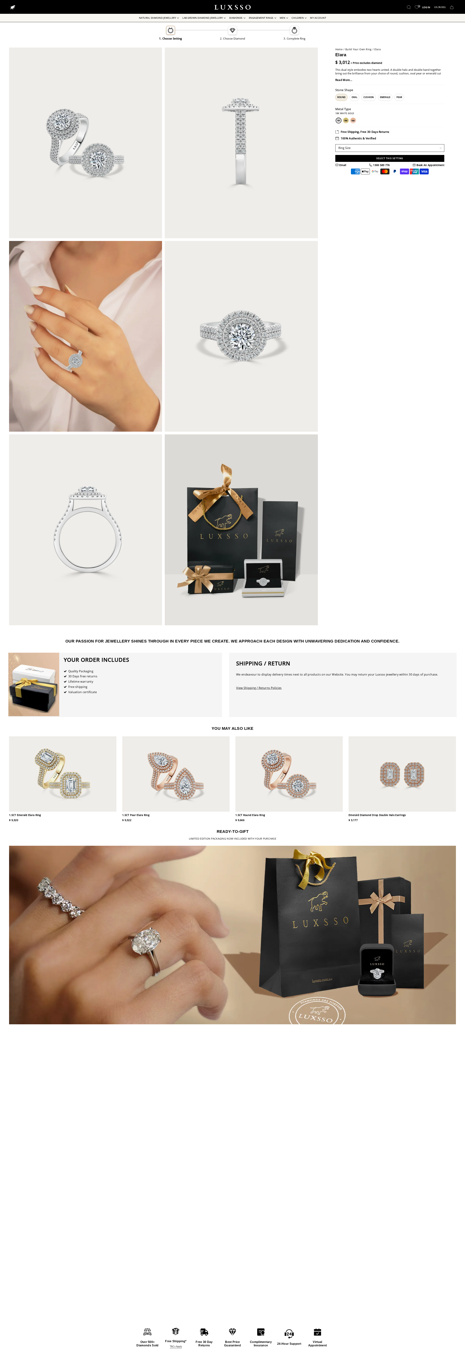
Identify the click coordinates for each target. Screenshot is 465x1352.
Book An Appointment (430, 165)
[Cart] (452, 7)
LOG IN (426, 7)
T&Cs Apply (176, 1346)
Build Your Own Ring (358, 49)
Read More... (343, 80)
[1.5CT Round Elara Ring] (289, 773)
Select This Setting (389, 158)
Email (342, 165)
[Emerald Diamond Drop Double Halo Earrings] (402, 773)
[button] (409, 7)
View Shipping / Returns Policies (259, 688)
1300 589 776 (381, 165)
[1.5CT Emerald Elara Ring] (62, 773)
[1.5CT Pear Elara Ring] (176, 773)
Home (339, 49)
